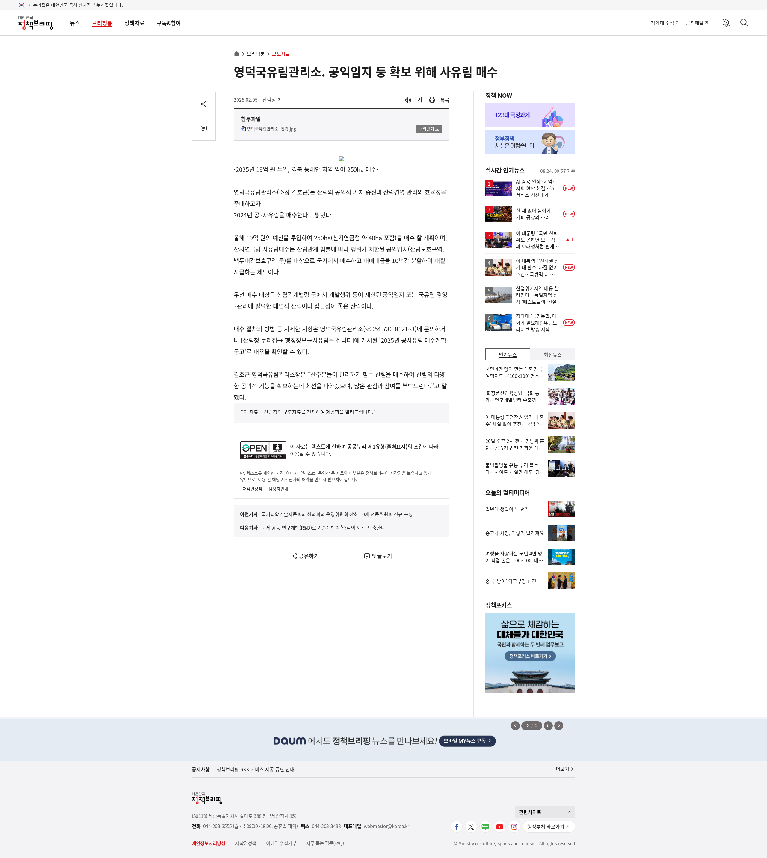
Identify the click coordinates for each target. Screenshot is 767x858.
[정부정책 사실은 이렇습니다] (530, 142)
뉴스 (75, 23)
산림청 (272, 99)
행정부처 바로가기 (545, 826)
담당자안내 (278, 489)
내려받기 (426, 129)
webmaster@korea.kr (386, 826)
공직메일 (694, 23)
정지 (548, 725)
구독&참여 (169, 23)
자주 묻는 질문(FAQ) (325, 843)
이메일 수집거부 (281, 843)
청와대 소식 (662, 23)
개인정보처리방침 (208, 843)
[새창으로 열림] (432, 100)
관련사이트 (530, 811)
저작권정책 (252, 489)
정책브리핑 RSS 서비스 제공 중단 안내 (256, 769)
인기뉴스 (508, 354)
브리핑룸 (102, 23)
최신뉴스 (553, 354)
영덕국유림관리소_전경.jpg (271, 129)
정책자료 (134, 23)
